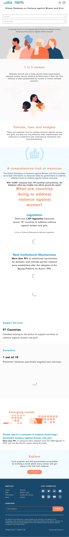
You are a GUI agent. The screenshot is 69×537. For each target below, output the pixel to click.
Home (7, 490)
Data (7, 492)
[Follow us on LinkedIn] (54, 491)
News (7, 497)
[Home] (14, 2)
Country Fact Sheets (26, 495)
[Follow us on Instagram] (60, 497)
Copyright (52, 530)
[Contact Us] (60, 491)
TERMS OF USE (21, 530)
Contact (22, 497)
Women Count (24, 492)
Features (23, 490)
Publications (9, 495)
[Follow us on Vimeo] (49, 497)
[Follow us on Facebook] (43, 491)
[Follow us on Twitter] (49, 491)
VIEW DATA (34, 472)
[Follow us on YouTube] (54, 497)
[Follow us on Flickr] (43, 497)
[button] (34, 16)
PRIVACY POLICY (10, 530)
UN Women (60, 530)
